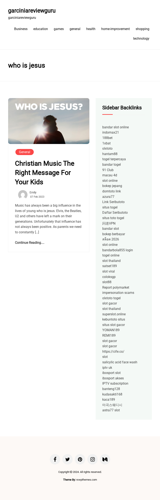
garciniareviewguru (32, 10)
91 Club (108, 170)
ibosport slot (111, 373)
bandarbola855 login (117, 250)
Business (21, 29)
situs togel (110, 207)
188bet (107, 138)
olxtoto (107, 148)
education (40, 29)
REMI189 (109, 335)
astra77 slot (111, 410)
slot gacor (109, 303)
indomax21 (110, 132)
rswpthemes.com (86, 479)
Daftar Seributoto (115, 213)
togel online (110, 255)
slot (105, 357)
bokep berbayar (113, 234)
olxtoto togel (111, 298)
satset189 (109, 266)
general (75, 29)
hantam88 (110, 154)
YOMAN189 (111, 330)
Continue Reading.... (29, 243)
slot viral (108, 271)
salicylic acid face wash (119, 362)
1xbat (106, 143)
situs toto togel (113, 218)
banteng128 (111, 389)
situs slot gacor (113, 325)
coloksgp (109, 277)
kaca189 (108, 400)
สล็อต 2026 (110, 239)
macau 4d (109, 175)
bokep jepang (112, 186)
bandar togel (111, 165)
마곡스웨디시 (112, 405)
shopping (142, 29)
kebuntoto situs (113, 319)
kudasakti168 (112, 394)
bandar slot (110, 229)
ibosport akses (113, 378)
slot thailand (111, 261)
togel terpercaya (114, 159)
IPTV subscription (115, 383)
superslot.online (114, 314)
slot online (110, 181)
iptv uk (107, 368)
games (59, 29)
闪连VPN (108, 223)
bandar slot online (115, 127)
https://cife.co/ (113, 352)
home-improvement (115, 29)
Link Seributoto (113, 202)
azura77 (108, 197)
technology (141, 38)
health (90, 29)
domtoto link (111, 191)
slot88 (106, 282)
